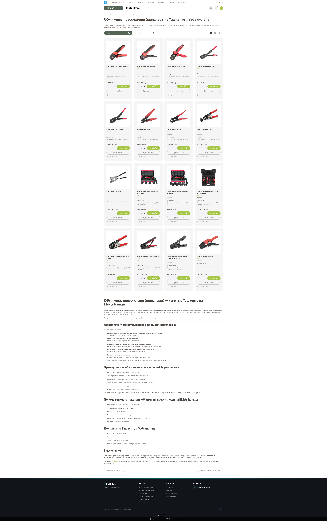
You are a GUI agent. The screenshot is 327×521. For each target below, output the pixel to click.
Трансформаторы (144, 502)
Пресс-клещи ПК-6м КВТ (145, 129)
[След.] (222, 294)
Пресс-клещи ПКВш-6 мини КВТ (117, 66)
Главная (130, 2)
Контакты (169, 490)
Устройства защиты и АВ (146, 487)
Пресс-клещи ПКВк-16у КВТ (176, 66)
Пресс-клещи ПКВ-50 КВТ (206, 66)
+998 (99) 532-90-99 (116, 2)
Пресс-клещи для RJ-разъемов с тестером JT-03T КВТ (177, 257)
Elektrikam (113, 461)
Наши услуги (161, 2)
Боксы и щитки (143, 493)
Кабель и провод (144, 499)
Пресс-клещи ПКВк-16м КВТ (146, 66)
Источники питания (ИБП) (146, 490)
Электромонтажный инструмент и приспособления (136, 15)
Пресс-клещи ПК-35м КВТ (175, 129)
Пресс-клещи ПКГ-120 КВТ (115, 191)
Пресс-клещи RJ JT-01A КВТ (206, 129)
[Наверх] (220, 509)
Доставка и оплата (171, 493)
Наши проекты (181, 2)
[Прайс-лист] (219, 33)
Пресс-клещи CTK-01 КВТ (205, 256)
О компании (139, 2)
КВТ (107, 69)
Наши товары (150, 2)
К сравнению (113, 95)
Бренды (172, 2)
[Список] (215, 33)
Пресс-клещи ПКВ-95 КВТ (115, 129)
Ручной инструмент (115, 15)
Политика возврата (171, 496)
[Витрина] (210, 33)
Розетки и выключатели (146, 496)
